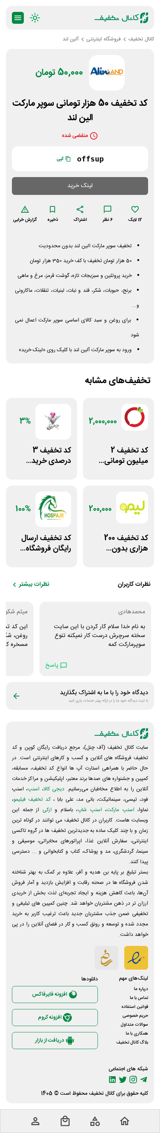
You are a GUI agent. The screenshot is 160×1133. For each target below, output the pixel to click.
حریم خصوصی (135, 1015)
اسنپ (33, 789)
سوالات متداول (134, 1024)
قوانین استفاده (134, 1006)
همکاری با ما (137, 1033)
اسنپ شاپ (89, 810)
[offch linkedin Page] (112, 1079)
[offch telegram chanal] (143, 1079)
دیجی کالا (54, 789)
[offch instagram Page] (133, 1079)
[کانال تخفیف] (121, 18)
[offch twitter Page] (122, 1079)
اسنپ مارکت (120, 810)
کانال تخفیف (102, 1093)
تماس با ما (139, 998)
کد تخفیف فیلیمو (32, 799)
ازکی (47, 810)
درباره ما (141, 989)
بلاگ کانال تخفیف (132, 1042)
